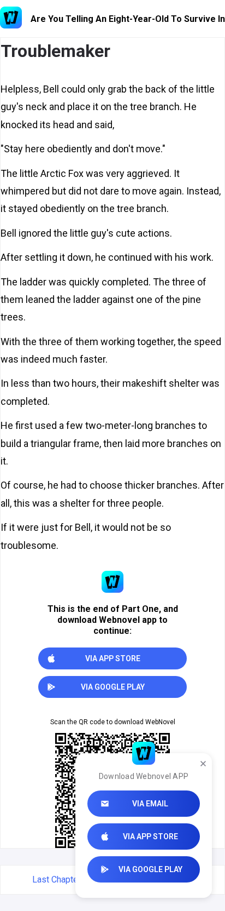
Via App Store (150, 836)
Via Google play (150, 869)
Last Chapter (56, 879)
